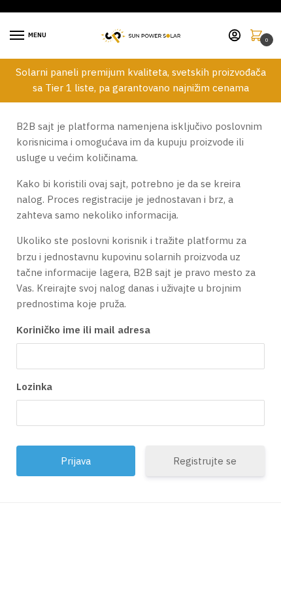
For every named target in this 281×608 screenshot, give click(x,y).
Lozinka (34, 386)
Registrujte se (205, 461)
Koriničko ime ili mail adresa (83, 330)
